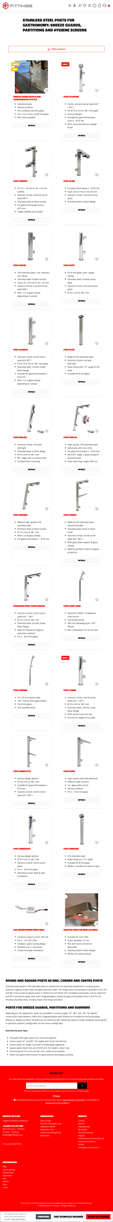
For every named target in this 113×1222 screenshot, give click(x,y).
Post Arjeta (19, 265)
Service (81, 1144)
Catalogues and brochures (88, 1147)
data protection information (74, 1099)
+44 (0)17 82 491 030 (13, 1126)
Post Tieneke (20, 181)
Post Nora (69, 771)
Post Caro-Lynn (72, 606)
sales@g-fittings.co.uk (13, 1134)
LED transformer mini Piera (28, 929)
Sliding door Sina (47, 1129)
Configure (43, 1216)
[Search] (79, 5)
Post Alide (69, 181)
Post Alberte (20, 349)
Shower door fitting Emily (50, 1132)
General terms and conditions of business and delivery (91, 1140)
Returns (81, 1123)
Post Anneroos (21, 848)
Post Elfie (69, 349)
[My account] (89, 5)
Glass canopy (45, 1120)
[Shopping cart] (94, 5)
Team (5, 1184)
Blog (4, 1166)
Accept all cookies (98, 1216)
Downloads (7, 1175)
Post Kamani (20, 690)
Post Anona (70, 515)
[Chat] (104, 5)
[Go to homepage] (18, 5)
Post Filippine (71, 96)
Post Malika (20, 437)
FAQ (4, 1178)
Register (81, 1135)
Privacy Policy (65, 1091)
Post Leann (70, 690)
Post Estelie (70, 437)
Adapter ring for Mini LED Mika (81, 929)
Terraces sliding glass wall (50, 1123)
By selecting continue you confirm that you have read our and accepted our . (58, 1101)
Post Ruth (69, 265)
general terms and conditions (57, 1102)
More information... (18, 1219)
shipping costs (44, 1203)
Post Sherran (71, 848)
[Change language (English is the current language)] (109, 5)
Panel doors (45, 1135)
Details (31, 125)
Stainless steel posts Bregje (29, 606)
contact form (16, 1143)
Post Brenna (20, 515)
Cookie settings (9, 1169)
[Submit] (82, 1086)
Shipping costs (84, 1126)
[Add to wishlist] (46, 90)
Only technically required (68, 1216)
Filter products (58, 49)
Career (5, 1187)
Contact (81, 1120)
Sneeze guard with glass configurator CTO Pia (27, 98)
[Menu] (70, 5)
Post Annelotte (22, 771)
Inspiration (46, 1116)
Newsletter (82, 1129)
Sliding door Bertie (47, 1126)
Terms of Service (79, 1091)
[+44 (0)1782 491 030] (99, 5)
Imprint (6, 1181)
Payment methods (85, 1132)
